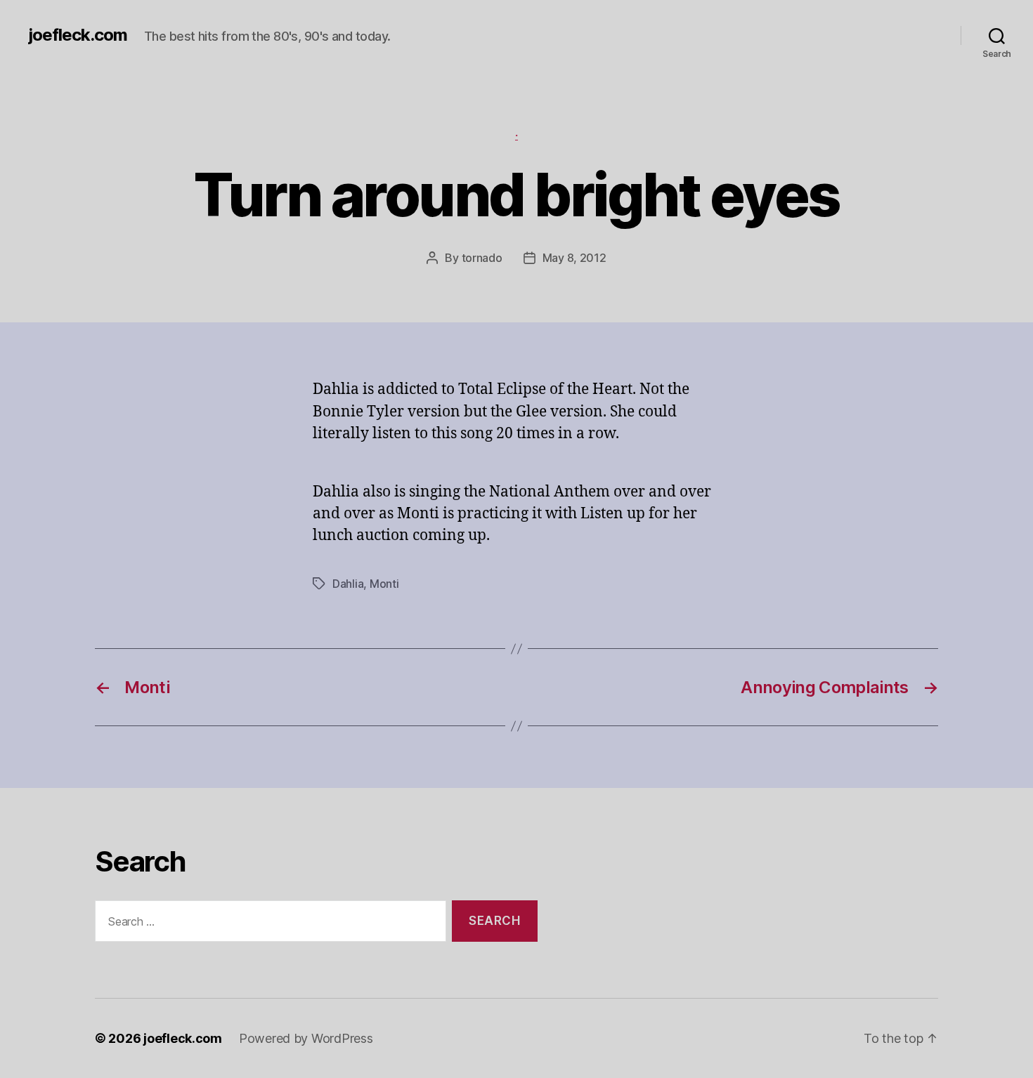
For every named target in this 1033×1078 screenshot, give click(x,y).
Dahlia (347, 584)
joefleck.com (77, 35)
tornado (482, 258)
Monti (384, 584)
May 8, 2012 (574, 258)
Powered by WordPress (306, 1038)
